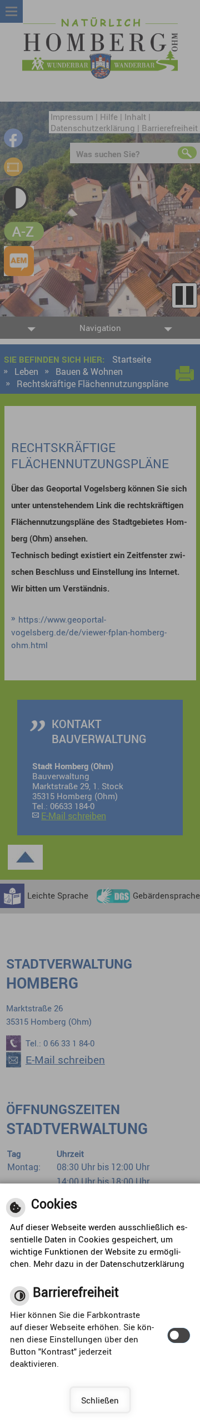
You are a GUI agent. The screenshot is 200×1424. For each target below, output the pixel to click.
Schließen (100, 1400)
